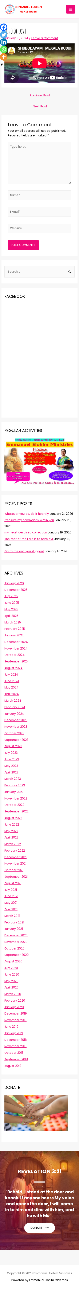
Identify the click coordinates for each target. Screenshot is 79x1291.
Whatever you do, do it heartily (26, 514)
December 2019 (15, 1014)
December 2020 (16, 935)
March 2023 (12, 779)
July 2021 (10, 890)
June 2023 (11, 759)
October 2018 (14, 1053)
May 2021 (10, 903)
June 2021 (11, 896)
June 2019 (11, 1027)
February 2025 (14, 629)
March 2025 (12, 623)
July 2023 (11, 753)
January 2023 (14, 792)
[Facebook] (3, 27)
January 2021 (13, 929)
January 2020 (14, 1007)
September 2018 (16, 1059)
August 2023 (13, 746)
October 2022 (14, 805)
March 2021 (12, 916)
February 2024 (14, 707)
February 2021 (14, 922)
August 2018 (12, 1066)
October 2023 (14, 733)
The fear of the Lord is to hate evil (29, 539)
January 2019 (13, 1033)
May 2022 (11, 831)
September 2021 (16, 877)
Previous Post (40, 95)
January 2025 (14, 635)
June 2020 (11, 975)
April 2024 (11, 694)
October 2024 (14, 655)
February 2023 (14, 785)
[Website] (39, 229)
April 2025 (11, 616)
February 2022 (14, 851)
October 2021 (13, 870)
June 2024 (11, 681)
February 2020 (14, 1001)
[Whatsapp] (3, 49)
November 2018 (15, 1046)
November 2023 (15, 727)
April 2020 (11, 988)
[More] (3, 57)
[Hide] (1, 64)
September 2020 (16, 955)
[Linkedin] (3, 42)
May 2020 (11, 981)
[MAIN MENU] (70, 9)
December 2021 (15, 857)
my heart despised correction (25, 532)
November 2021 (15, 864)
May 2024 (11, 688)
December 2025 (15, 590)
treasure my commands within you (29, 520)
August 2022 (13, 818)
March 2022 (12, 844)
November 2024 (16, 649)
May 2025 (11, 609)
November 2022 (15, 799)
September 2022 (16, 811)
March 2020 (12, 994)
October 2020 (14, 949)
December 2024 (16, 642)
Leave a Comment (44, 38)
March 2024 (12, 701)
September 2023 (16, 740)
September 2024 (16, 661)
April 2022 (11, 838)
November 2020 (15, 942)
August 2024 (13, 668)
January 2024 (14, 714)
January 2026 (14, 583)
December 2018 (15, 1040)
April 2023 (11, 772)
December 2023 (15, 720)
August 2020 (13, 961)
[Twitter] (3, 34)
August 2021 (12, 883)
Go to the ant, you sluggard (24, 551)
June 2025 (11, 603)
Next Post (40, 106)
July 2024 (11, 675)
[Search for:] (39, 272)
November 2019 (15, 1020)
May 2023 (11, 766)
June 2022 (11, 825)
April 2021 (10, 909)
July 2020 (11, 968)
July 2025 (11, 596)
